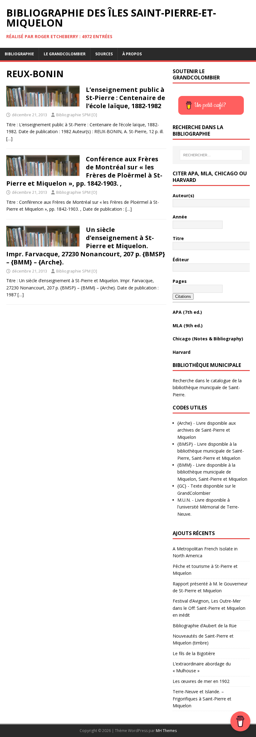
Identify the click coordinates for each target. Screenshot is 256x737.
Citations (183, 296)
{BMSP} (185, 444)
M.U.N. (184, 500)
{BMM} (184, 465)
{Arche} (184, 423)
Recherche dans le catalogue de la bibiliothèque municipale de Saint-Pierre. (207, 388)
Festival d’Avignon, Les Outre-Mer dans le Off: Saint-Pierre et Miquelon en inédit (209, 608)
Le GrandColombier (65, 54)
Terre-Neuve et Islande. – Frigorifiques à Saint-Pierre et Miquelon (202, 699)
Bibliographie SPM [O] (76, 115)
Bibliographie (19, 54)
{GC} (181, 486)
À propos (132, 54)
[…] (9, 139)
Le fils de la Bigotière (194, 653)
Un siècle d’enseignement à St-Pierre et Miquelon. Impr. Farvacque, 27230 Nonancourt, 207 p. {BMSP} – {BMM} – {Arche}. (85, 245)
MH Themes (166, 730)
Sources (104, 54)
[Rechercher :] (211, 155)
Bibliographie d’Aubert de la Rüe (205, 626)
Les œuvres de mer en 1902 (201, 681)
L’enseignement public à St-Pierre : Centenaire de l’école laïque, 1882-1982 (125, 97)
